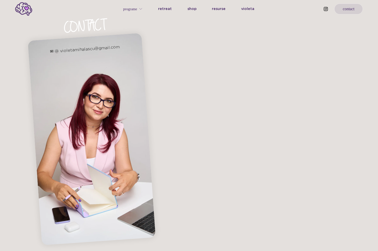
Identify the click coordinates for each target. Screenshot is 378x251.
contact (348, 9)
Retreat (165, 9)
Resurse (219, 9)
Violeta (247, 9)
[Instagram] (325, 9)
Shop (191, 9)
